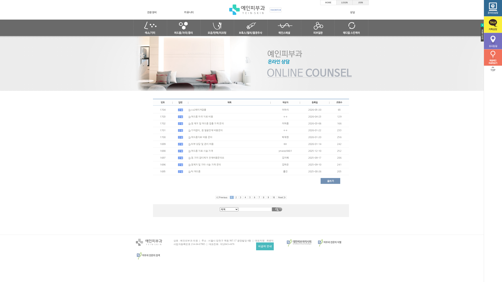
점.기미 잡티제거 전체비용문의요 (207, 158)
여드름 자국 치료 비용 (201, 117)
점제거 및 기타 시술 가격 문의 (205, 165)
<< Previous (221, 197)
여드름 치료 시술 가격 (201, 151)
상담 (352, 12)
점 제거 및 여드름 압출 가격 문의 (207, 123)
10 (274, 197)
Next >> (282, 197)
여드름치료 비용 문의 (201, 137)
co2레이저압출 (198, 110)
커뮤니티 (189, 12)
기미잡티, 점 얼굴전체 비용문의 (206, 130)
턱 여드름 (195, 171)
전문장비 (152, 12)
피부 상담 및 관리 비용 (202, 144)
